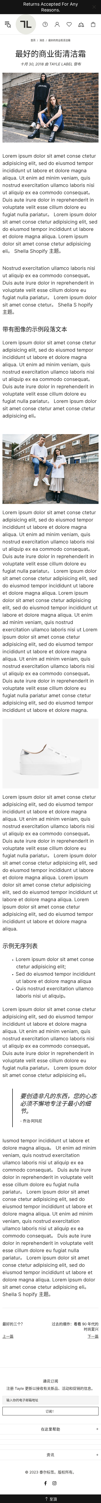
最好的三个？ (13, 1324)
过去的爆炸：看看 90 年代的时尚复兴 (75, 1326)
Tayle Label (26, 24)
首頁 (33, 40)
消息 (41, 40)
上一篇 (7, 1336)
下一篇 (93, 1336)
